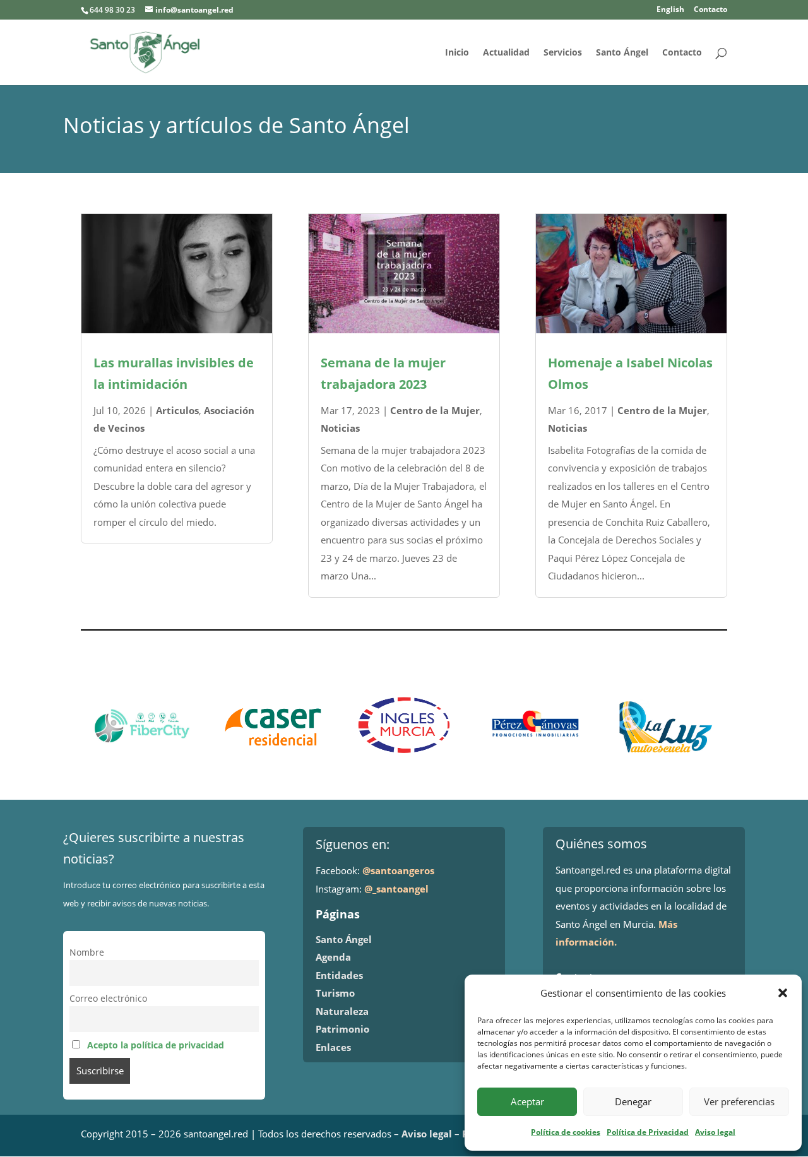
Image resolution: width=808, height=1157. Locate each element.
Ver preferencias (739, 1101)
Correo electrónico (108, 998)
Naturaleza (342, 1011)
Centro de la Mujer (435, 410)
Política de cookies (565, 1132)
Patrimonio (342, 1029)
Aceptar (527, 1101)
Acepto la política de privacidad (155, 1045)
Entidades (339, 975)
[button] (782, 993)
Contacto (710, 10)
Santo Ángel (622, 53)
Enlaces (333, 1047)
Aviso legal (715, 1132)
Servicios (563, 53)
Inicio (457, 53)
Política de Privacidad (648, 1132)
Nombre (86, 952)
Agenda (333, 957)
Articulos (177, 410)
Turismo (335, 993)
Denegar (633, 1101)
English (670, 10)
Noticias (340, 428)
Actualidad (506, 53)
